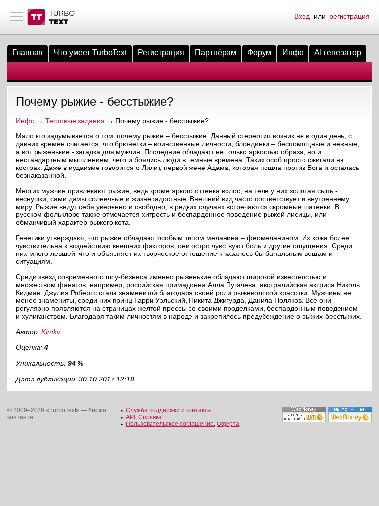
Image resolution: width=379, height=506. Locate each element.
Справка (150, 417)
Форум (259, 52)
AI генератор (337, 52)
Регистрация (161, 52)
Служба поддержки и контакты (169, 410)
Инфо (292, 52)
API (130, 417)
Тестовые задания (75, 121)
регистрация (349, 16)
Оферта (228, 424)
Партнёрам (215, 52)
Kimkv (50, 332)
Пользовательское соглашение (170, 424)
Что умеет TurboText (90, 52)
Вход (302, 16)
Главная (27, 52)
